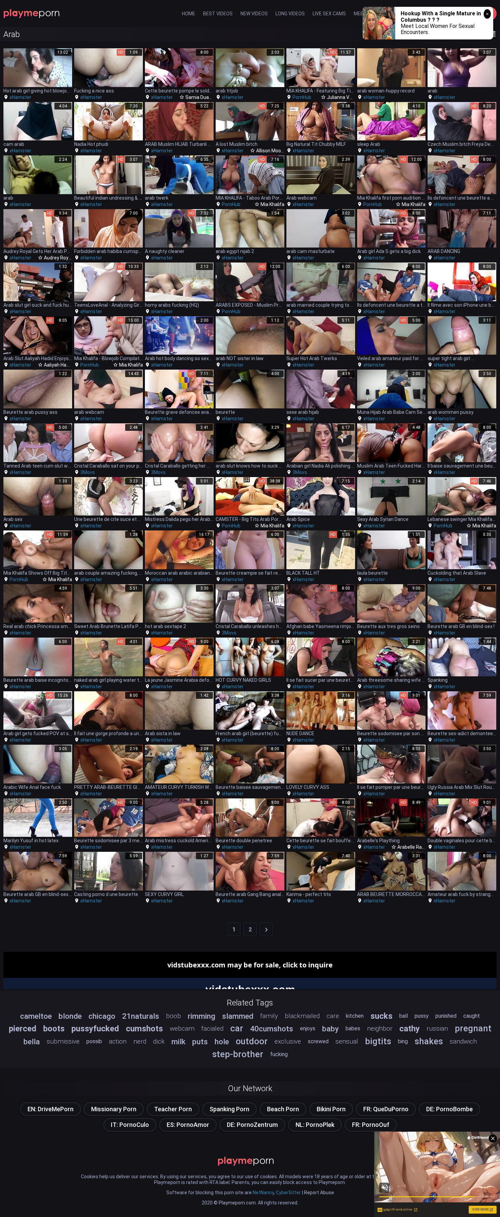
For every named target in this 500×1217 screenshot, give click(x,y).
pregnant (473, 1028)
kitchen (355, 1016)
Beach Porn (283, 1109)
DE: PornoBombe (449, 1109)
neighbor (380, 1028)
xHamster (20, 97)
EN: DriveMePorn (50, 1109)
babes (353, 1028)
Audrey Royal (58, 257)
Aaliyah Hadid (58, 365)
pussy (422, 1016)
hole (222, 1041)
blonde (70, 1016)
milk (178, 1041)
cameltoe (36, 1016)
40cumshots (271, 1028)
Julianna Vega (342, 97)
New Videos (254, 13)
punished (445, 1016)
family (269, 1016)
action (118, 1041)
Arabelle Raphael (415, 847)
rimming (201, 1016)
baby (330, 1028)
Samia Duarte (200, 97)
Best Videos (218, 13)
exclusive (287, 1041)
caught (471, 1016)
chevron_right (266, 930)
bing (403, 1041)
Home (188, 13)
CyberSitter (288, 1192)
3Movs (87, 472)
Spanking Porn (229, 1109)
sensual (346, 1041)
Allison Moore (270, 150)
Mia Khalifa (272, 204)
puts (200, 1041)
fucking (279, 1054)
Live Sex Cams (329, 13)
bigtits (378, 1041)
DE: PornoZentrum (252, 1124)
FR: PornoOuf (370, 1124)
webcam (182, 1028)
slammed (237, 1016)
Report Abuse (319, 1192)
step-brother (237, 1054)
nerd (139, 1041)
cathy (409, 1028)
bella (31, 1041)
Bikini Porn (331, 1109)
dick (159, 1041)
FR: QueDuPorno (386, 1109)
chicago (101, 1016)
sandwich (463, 1041)
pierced (22, 1028)
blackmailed (302, 1016)
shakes (429, 1041)
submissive (63, 1041)
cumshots (144, 1028)
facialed (212, 1028)
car (236, 1028)
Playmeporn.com (237, 1202)
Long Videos (290, 13)
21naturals (140, 1016)
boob (173, 1016)
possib (94, 1041)
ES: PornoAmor (188, 1124)
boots (54, 1028)
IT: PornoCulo (130, 1124)
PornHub (302, 97)
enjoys (307, 1028)
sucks (381, 1016)
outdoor (252, 1041)
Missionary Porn (113, 1109)
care (333, 1016)
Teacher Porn (173, 1109)
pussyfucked (95, 1028)
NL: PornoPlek (315, 1124)
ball (403, 1016)
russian (437, 1028)
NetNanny (263, 1192)
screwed (318, 1041)
